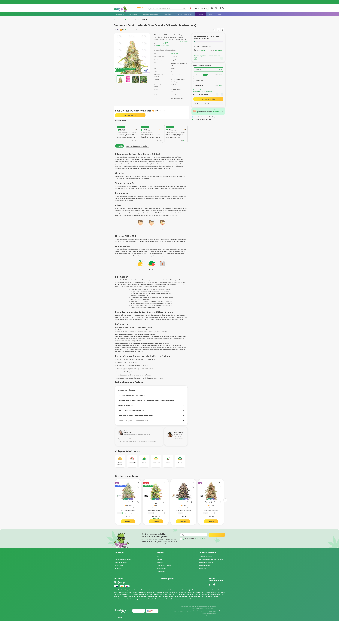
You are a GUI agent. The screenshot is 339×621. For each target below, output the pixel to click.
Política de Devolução (120, 562)
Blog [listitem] (210, 14)
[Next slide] (149, 79)
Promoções (117, 568)
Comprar (128, 521)
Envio (115, 556)
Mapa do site (161, 571)
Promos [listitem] (200, 14)
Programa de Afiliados (164, 565)
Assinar (217, 535)
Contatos (159, 559)
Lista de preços (118, 565)
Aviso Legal (202, 568)
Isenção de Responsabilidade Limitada (211, 559)
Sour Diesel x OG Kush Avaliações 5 (137, 146)
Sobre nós (160, 556)
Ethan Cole (128, 432)
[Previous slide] (115, 79)
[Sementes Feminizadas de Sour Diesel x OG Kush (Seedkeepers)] (132, 53)
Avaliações (160, 562)
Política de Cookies (205, 565)
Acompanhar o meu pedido (122, 559)
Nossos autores (161, 568)
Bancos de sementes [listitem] (185, 14)
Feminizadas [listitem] (120, 14)
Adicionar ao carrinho (208, 99)
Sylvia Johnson (178, 432)
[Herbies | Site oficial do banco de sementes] (122, 9)
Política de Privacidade (206, 562)
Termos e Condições (205, 556)
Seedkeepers (174, 53)
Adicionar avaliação (130, 115)
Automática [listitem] (133, 14)
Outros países (168, 579)
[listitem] (212, 8)
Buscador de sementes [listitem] (150, 14)
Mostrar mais (184, 41)
